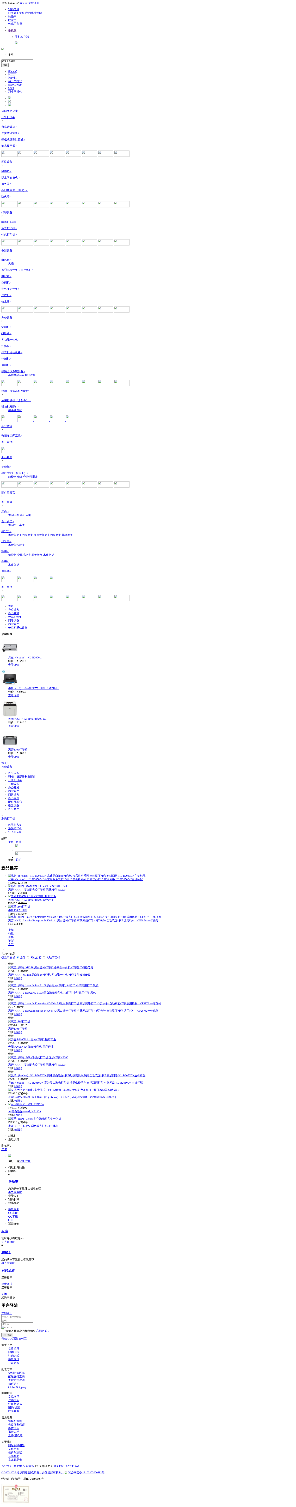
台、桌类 (7, 521)
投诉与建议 (15, 1452)
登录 (22, 1161)
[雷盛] (74, 600)
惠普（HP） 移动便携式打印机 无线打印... (33, 688)
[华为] (42, 206)
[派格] (9, 581)
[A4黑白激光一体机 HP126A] (26, 1104)
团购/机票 (14, 1407)
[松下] (90, 206)
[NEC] (122, 384)
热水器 (6, 301)
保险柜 (12, 554)
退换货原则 (15, 1421)
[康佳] (42, 311)
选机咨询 (13, 1449)
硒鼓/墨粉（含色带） (15, 473)
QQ (10, 1338)
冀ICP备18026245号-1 (66, 1466)
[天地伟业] (73, 420)
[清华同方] (90, 155)
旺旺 (11, 1220)
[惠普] (25, 155)
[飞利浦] (106, 155)
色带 (26, 476)
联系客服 (13, 1411)
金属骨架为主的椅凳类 (47, 534)
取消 (19, 859)
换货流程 (13, 1428)
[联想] (9, 155)
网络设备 (6, 161)
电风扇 (6, 260)
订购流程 (13, 1400)
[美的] (90, 311)
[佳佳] (106, 600)
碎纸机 (6, 358)
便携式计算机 (10, 133)
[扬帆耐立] (90, 486)
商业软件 (6, 426)
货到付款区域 (16, 1372)
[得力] (122, 244)
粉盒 (20, 476)
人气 (11, 944)
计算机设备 (8, 117)
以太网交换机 (10, 177)
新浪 (15, 1338)
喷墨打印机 (9, 221)
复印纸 (6, 466)
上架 (11, 929)
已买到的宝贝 (16, 12)
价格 (11, 937)
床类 (5, 511)
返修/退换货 (15, 1435)
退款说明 (13, 1431)
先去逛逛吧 (8, 1241)
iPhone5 (12, 71)
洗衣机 (6, 295)
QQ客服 (13, 1212)
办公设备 (6, 317)
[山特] (74, 206)
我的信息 (13, 9)
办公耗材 (6, 457)
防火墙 (6, 196)
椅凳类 (6, 531)
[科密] (9, 384)
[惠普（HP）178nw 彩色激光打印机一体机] (34, 1118)
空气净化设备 (10, 288)
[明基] (74, 384)
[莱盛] (42, 486)
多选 (17, 841)
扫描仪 (6, 346)
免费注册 (33, 3)
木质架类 (13, 564)
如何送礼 (13, 1383)
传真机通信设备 (11, 352)
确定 (11, 859)
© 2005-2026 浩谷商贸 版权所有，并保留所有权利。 (32, 1472)
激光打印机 (9, 228)
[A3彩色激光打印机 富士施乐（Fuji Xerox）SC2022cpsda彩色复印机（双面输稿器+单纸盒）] (64, 1089)
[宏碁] (58, 155)
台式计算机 (9, 126)
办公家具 (6, 502)
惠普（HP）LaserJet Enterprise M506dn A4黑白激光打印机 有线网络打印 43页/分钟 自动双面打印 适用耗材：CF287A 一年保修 (83, 920)
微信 (4, 1338)
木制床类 (13, 515)
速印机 (6, 365)
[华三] (25, 206)
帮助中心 (19, 1466)
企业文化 (6, 1466)
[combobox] (17, 61)
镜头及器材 (15, 410)
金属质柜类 (24, 554)
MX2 (11, 88)
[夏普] (58, 311)
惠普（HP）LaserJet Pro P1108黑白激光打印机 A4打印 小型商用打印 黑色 (52, 992)
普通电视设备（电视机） (17, 269)
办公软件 (7, 442)
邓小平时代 (15, 91)
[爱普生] (74, 244)
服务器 (6, 183)
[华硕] (42, 155)
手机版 (12, 30)
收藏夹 (12, 20)
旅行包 (12, 77)
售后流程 (13, 1348)
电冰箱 (6, 276)
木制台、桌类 (16, 525)
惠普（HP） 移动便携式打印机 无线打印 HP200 (36, 889)
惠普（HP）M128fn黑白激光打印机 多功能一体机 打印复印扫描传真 (49, 974)
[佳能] (106, 244)
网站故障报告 (16, 1445)
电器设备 (6, 250)
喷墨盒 (33, 476)
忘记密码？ (43, 1330)
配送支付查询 (16, 1376)
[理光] (25, 244)
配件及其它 (8, 492)
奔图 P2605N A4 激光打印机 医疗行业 (30, 899)
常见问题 (13, 1396)
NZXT (12, 74)
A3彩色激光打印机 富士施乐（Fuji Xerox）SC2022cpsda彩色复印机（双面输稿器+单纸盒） (63, 1097)
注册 (28, 1161)
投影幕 (6, 333)
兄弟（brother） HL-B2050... (25, 657)
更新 (11, 940)
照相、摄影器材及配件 (15, 390)
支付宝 (22, 1338)
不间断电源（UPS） (14, 190)
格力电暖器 (15, 81)
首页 (11, 606)
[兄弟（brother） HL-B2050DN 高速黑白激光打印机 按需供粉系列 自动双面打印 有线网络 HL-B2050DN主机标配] (76, 875)
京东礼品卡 (15, 1459)
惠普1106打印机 (17, 749)
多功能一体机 (10, 339)
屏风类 (6, 571)
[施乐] (9, 244)
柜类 (5, 551)
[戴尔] (74, 155)
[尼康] (42, 420)
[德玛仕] (57, 581)
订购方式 (13, 1355)
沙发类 (6, 541)
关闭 (4, 1293)
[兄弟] (42, 244)
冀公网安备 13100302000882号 (86, 1472)
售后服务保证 (16, 1424)
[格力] (74, 311)
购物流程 (13, 1352)
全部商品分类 (9, 111)
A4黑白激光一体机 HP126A (24, 1111)
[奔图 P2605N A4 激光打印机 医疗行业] (32, 896)
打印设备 (6, 212)
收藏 (17, 978)
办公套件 (6, 587)
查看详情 (13, 664)
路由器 (6, 171)
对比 (11, 978)
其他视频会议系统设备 (22, 375)
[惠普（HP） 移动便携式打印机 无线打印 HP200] (38, 886)
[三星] (122, 155)
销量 (11, 933)
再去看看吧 (15, 1192)
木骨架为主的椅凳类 (20, 534)
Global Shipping (17, 1387)
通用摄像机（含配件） (16, 400)
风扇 (11, 263)
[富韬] (42, 581)
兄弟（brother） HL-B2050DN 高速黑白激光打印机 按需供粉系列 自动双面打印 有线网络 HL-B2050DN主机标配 (75, 879)
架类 (5, 561)
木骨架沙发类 (16, 544)
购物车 (12, 16)
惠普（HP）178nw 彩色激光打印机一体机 (33, 1125)
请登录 (23, 3)
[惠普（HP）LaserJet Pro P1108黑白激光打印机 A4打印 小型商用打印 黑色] (53, 985)
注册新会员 (15, 1403)
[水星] (106, 206)
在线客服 (13, 1209)
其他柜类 (37, 554)
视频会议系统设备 (13, 371)
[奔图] (90, 244)
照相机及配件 (10, 406)
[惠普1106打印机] (19, 906)
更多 (11, 841)
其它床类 (25, 515)
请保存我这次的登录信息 (20, 1330)
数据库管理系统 (11, 435)
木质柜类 (48, 554)
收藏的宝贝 (15, 23)
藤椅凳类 (67, 534)
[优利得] (90, 600)
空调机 (6, 282)
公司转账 (13, 1362)
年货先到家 (15, 84)
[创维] (25, 311)
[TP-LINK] (9, 206)
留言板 (30, 1466)
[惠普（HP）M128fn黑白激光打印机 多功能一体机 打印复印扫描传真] (50, 967)
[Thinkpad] (58, 600)
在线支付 (13, 1359)
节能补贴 (13, 1456)
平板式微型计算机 (13, 139)
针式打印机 (9, 234)
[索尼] (42, 384)
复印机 (6, 327)
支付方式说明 (16, 1380)
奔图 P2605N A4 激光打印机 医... (27, 718)
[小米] (9, 311)
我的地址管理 (33, 12)
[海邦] (25, 581)
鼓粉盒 (12, 476)
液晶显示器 (9, 145)
